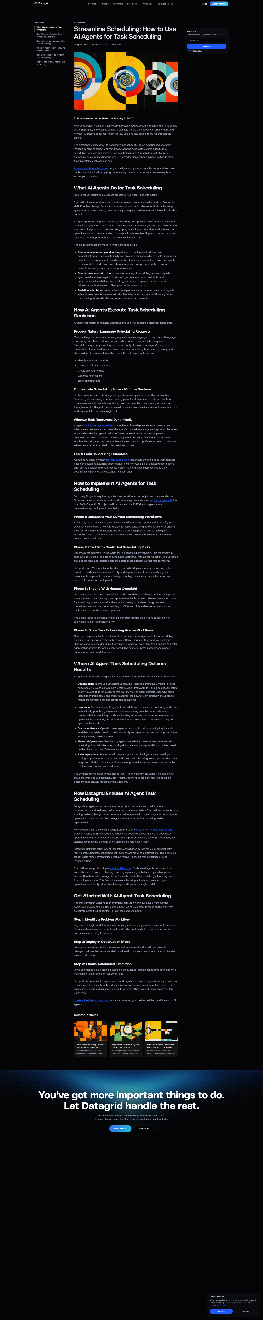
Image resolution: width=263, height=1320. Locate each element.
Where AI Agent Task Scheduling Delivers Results (50, 49)
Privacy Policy (197, 51)
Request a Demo (165, 4)
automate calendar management (154, 830)
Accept (221, 1311)
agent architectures (120, 868)
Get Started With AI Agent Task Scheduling (50, 63)
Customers (118, 4)
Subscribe (206, 46)
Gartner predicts (163, 500)
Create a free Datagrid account (91, 1000)
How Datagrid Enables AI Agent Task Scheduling (50, 56)
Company (147, 4)
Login (204, 4)
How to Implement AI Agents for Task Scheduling (50, 42)
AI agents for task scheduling (90, 168)
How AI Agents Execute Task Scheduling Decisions (49, 35)
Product (92, 4)
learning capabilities (117, 460)
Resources (132, 4)
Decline (245, 1311)
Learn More (143, 1129)
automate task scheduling (99, 425)
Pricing (105, 4)
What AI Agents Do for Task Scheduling (49, 28)
